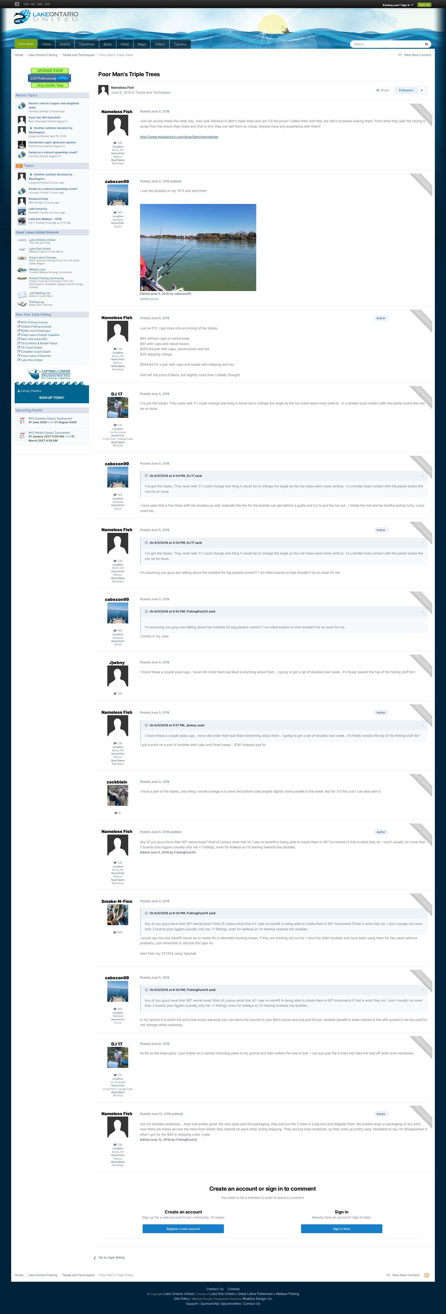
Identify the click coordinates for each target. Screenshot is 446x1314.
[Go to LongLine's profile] (22, 130)
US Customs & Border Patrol (38, 343)
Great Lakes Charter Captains (39, 335)
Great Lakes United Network (37, 232)
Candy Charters (30, 391)
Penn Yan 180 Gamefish (44, 117)
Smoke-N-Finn (117, 901)
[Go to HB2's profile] (22, 201)
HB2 (31, 202)
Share (384, 90)
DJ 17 (116, 394)
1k (119, 813)
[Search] (426, 44)
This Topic (408, 44)
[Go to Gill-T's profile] (22, 221)
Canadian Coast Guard (35, 351)
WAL (40, 4)
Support (192, 1303)
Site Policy (182, 1299)
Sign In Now (341, 1229)
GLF (33, 4)
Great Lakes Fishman (42, 257)
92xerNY (34, 212)
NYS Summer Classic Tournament (50, 418)
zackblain (117, 782)
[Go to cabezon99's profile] (117, 194)
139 (119, 693)
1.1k (119, 425)
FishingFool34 (197, 611)
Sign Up (424, 4)
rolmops (34, 111)
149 (119, 212)
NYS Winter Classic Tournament (49, 432)
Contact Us (215, 1289)
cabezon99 (117, 181)
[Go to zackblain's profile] (117, 795)
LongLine (34, 136)
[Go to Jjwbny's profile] (117, 675)
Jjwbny (117, 662)
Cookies (234, 1289)
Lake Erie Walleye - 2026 (45, 219)
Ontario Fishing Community (46, 278)
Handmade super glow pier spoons (52, 142)
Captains (180, 44)
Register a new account (183, 1229)
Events (65, 44)
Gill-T (32, 222)
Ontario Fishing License (35, 326)
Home (46, 44)
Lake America (38, 208)
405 (119, 932)
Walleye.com (37, 269)
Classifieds (87, 44)
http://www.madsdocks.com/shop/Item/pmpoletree (179, 137)
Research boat (38, 198)
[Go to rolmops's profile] (22, 106)
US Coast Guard (31, 347)
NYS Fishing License (34, 322)
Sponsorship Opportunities (220, 1303)
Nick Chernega (37, 121)
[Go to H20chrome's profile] (22, 145)
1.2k (119, 142)
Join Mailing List (39, 293)
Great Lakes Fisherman (35, 355)
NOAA (24, 330)
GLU (47, 4)
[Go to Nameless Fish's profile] (103, 90)
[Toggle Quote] (147, 475)
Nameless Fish (122, 87)
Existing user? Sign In (397, 5)
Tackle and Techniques (153, 92)
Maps (142, 44)
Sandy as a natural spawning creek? (53, 152)
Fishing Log (36, 302)
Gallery (160, 44)
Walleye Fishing (287, 1294)
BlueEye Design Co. (257, 1299)
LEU (26, 4)
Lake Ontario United (42, 240)
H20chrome (36, 146)
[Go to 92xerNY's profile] (22, 211)
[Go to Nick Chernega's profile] (22, 120)
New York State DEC (34, 339)
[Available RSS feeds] (426, 1275)
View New (25, 44)
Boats (108, 44)
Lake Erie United (39, 248)
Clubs (125, 44)
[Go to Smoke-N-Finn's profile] (117, 914)
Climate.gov (43, 330)
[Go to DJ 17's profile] (117, 407)
